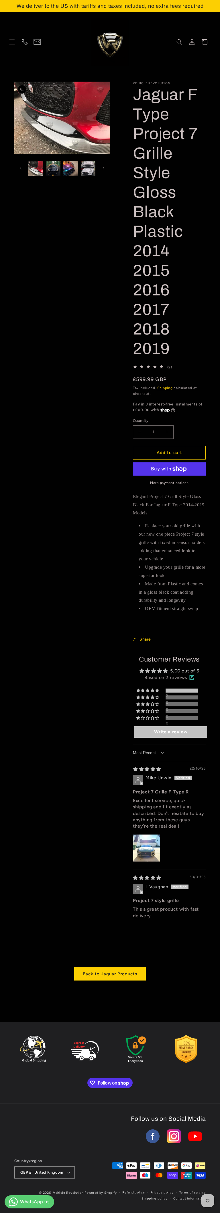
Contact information (189, 1198)
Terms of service (192, 1192)
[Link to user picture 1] (146, 848)
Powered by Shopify (101, 1193)
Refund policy (133, 1192)
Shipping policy (155, 1198)
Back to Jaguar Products (110, 973)
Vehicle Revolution (68, 1193)
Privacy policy (162, 1192)
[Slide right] (103, 168)
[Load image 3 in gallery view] (70, 168)
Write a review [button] (170, 732)
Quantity (140, 420)
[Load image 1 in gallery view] (35, 168)
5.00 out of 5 (184, 671)
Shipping (165, 388)
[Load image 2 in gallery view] (53, 168)
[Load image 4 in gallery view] (88, 168)
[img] (147, 769)
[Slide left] (20, 168)
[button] (12, 42)
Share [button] (145, 639)
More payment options (169, 483)
